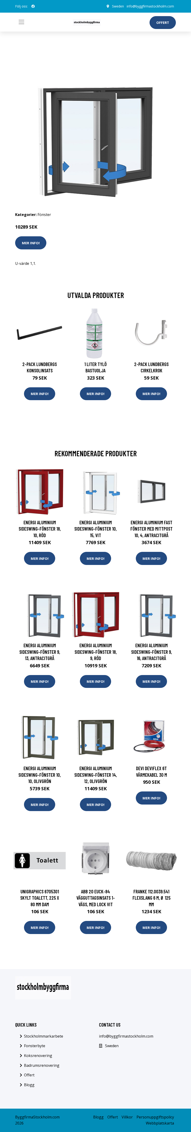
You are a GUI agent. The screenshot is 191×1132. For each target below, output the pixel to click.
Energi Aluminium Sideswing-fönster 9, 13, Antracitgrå (39, 651)
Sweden (118, 6)
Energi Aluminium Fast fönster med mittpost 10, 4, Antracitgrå (151, 528)
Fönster (44, 214)
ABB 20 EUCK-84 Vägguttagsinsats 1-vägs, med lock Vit (95, 897)
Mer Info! (31, 243)
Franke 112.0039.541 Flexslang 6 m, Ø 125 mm (152, 897)
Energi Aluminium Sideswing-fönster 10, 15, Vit (95, 528)
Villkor (127, 1117)
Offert (162, 22)
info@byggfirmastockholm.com (150, 6)
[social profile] (33, 6)
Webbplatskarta (160, 1123)
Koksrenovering (38, 1055)
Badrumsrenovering (41, 1065)
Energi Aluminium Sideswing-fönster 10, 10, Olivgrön (39, 774)
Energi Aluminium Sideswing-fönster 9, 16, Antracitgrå (151, 651)
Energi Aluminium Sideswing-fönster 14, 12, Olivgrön (95, 774)
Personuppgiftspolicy (155, 1117)
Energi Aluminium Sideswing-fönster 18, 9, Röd (96, 651)
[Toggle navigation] (21, 22)
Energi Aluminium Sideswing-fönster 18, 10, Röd (40, 528)
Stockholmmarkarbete (43, 1036)
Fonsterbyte (34, 1045)
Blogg (29, 1084)
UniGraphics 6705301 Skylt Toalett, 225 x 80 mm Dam (39, 897)
